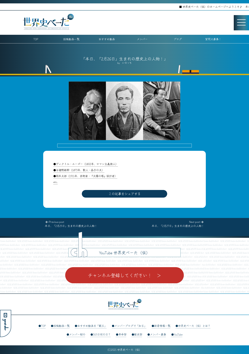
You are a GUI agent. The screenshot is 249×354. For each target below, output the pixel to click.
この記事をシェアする (124, 193)
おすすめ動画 (107, 39)
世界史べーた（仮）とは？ (194, 326)
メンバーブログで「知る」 (130, 326)
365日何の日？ (102, 334)
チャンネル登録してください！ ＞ (124, 275)
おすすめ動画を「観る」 (92, 326)
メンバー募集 (158, 334)
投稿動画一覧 (71, 39)
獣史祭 (138, 334)
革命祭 (122, 334)
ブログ (178, 39)
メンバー (142, 39)
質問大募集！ (213, 39)
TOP (35, 39)
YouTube (178, 334)
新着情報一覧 (162, 326)
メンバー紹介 (77, 334)
